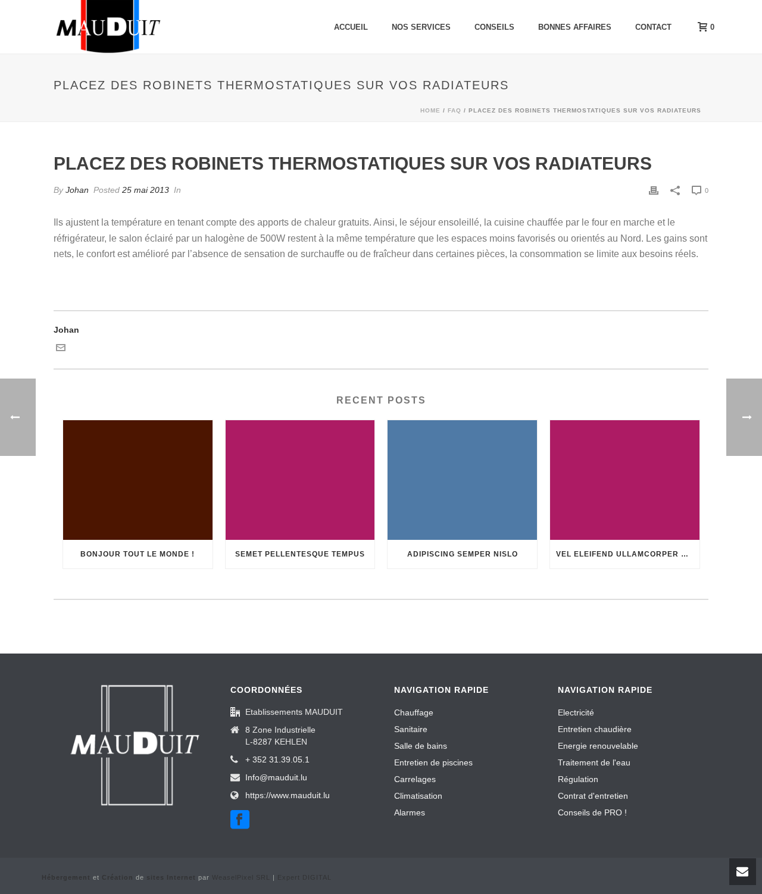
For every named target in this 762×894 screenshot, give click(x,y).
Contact (653, 27)
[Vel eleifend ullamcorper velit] (624, 480)
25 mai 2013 (145, 190)
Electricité (576, 712)
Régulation (578, 779)
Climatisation (418, 796)
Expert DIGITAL (304, 877)
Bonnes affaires (574, 27)
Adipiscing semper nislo (462, 554)
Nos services (421, 27)
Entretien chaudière (595, 729)
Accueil (351, 27)
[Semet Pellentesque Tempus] (300, 480)
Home (430, 110)
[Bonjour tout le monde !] (138, 480)
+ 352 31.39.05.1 (277, 759)
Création (117, 877)
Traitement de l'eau (594, 762)
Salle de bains (420, 746)
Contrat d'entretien (593, 796)
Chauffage (413, 712)
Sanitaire (410, 729)
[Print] (653, 190)
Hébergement (66, 877)
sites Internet (171, 877)
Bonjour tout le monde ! (137, 554)
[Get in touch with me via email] (60, 349)
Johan (77, 190)
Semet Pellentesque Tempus (300, 554)
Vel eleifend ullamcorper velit (627, 554)
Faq (454, 110)
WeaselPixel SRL (241, 877)
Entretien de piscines (433, 762)
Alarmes (409, 812)
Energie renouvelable (598, 746)
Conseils (494, 27)
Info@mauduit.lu (276, 777)
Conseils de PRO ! (592, 812)
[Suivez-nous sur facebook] (239, 820)
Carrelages (415, 779)
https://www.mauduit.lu (287, 795)
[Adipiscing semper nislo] (462, 480)
